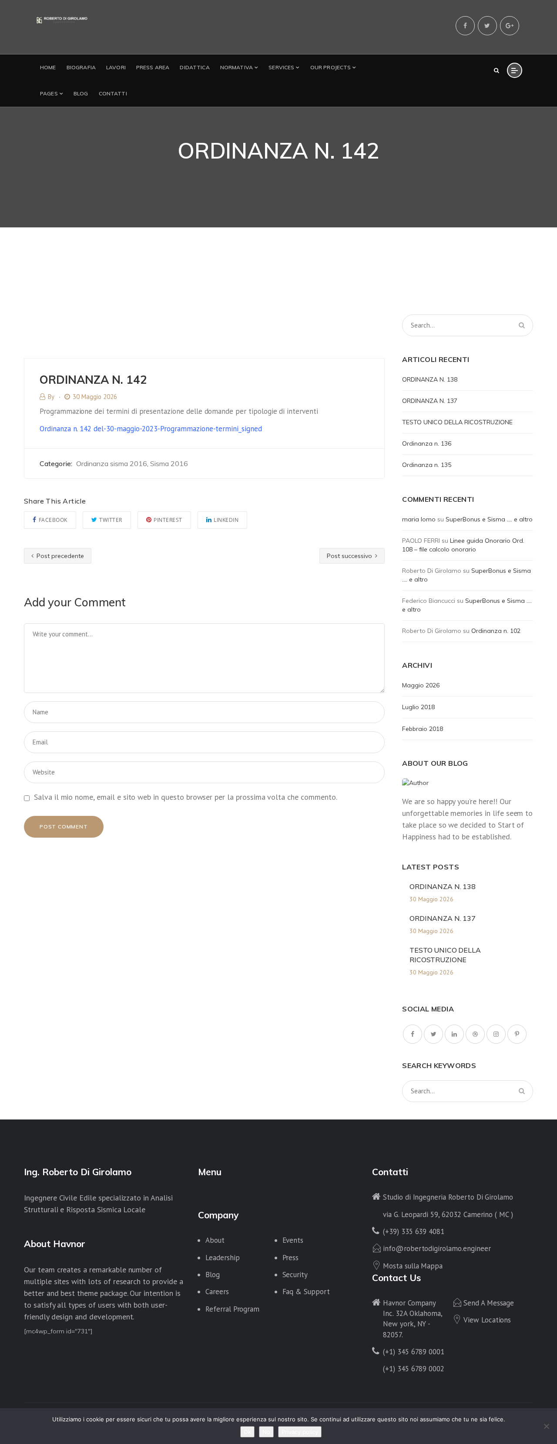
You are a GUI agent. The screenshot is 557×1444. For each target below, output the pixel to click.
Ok (247, 1431)
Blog (212, 1274)
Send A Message (488, 1303)
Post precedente (59, 556)
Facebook (53, 520)
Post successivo (350, 556)
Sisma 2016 (169, 463)
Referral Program (232, 1309)
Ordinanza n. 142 (151, 428)
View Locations (487, 1320)
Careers (217, 1291)
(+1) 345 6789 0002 (413, 1368)
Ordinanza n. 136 (426, 443)
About (215, 1240)
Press (290, 1257)
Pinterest (168, 520)
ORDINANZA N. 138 (429, 379)
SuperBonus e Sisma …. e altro (489, 519)
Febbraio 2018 (422, 729)
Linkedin (226, 520)
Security (295, 1274)
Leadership (222, 1257)
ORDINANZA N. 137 (429, 401)
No (266, 1431)
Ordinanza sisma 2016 (111, 463)
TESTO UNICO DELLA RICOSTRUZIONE (457, 422)
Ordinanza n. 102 (495, 631)
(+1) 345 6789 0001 (413, 1351)
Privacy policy (300, 1431)
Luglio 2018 (418, 707)
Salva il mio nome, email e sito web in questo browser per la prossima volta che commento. (185, 797)
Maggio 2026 (421, 685)
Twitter (110, 520)
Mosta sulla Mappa (413, 1266)
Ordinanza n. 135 (426, 465)
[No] (546, 1426)
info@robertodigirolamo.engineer (436, 1248)
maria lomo (419, 519)
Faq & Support (306, 1291)
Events (293, 1240)
